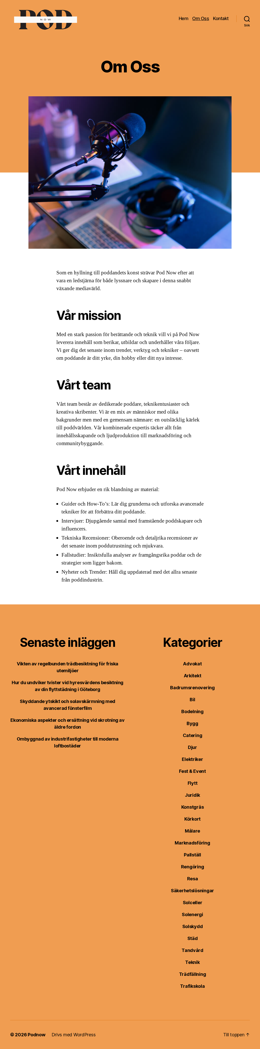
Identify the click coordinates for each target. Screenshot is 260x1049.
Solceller (192, 902)
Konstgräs (192, 807)
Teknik (192, 962)
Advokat (192, 663)
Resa (192, 878)
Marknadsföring (192, 843)
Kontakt (221, 18)
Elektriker (192, 759)
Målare (192, 831)
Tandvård (192, 950)
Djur (192, 747)
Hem (183, 18)
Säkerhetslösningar (192, 890)
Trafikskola (192, 986)
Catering (192, 735)
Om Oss (200, 18)
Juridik (192, 795)
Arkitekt (192, 675)
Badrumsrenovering (192, 687)
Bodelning (192, 711)
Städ (192, 938)
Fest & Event (192, 771)
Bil (192, 699)
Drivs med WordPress (74, 1034)
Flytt (193, 783)
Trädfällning (192, 974)
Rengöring (192, 866)
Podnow (36, 1034)
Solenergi (192, 914)
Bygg (192, 723)
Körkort (192, 819)
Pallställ (192, 854)
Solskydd (192, 926)
